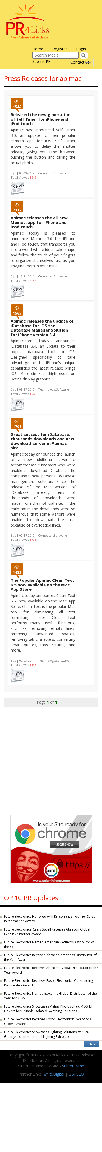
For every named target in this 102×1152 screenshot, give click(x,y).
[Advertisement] (51, 758)
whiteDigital (54, 1074)
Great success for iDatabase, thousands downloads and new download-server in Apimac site (42, 441)
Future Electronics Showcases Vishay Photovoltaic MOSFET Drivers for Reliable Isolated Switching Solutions (48, 1008)
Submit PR (41, 61)
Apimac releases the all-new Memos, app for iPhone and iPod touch (39, 222)
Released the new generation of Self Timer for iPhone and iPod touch (40, 119)
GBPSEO (76, 1074)
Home (37, 48)
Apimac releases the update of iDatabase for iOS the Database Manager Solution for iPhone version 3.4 (42, 327)
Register (59, 48)
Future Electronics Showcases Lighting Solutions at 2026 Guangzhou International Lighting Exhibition (46, 1034)
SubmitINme (73, 1065)
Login (81, 48)
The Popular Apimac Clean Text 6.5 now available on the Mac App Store (42, 584)
